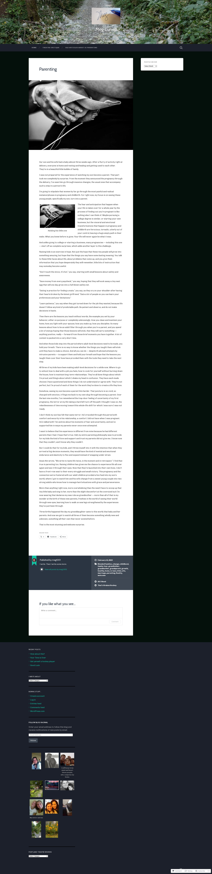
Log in (33, 700)
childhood (124, 564)
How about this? (37, 654)
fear (106, 566)
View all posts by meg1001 (55, 569)
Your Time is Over (38, 658)
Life (123, 571)
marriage (102, 573)
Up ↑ (181, 869)
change (116, 564)
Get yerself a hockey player (42, 661)
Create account (37, 696)
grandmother (103, 569)
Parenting (48, 69)
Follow (33, 740)
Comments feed (37, 707)
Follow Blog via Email (38, 722)
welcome (102, 575)
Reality (119, 573)
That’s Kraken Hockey (107, 585)
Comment (115, 622)
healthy (101, 571)
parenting (111, 573)
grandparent (115, 569)
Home (34, 47)
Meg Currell (106, 29)
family (100, 566)
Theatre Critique (51, 47)
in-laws (113, 571)
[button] (36, 761)
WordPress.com (37, 711)
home (107, 571)
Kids (119, 571)
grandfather (113, 566)
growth (125, 569)
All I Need (102, 582)
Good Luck (35, 665)
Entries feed (35, 703)
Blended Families (105, 564)
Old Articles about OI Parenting (81, 47)
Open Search (181, 47)
